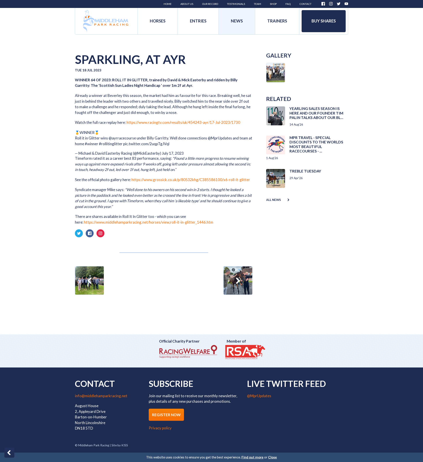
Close (272, 457)
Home (106, 21)
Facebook (323, 4)
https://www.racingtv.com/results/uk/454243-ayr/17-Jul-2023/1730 (183, 122)
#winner (91, 143)
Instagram (331, 4)
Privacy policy (160, 428)
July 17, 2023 (173, 153)
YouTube (346, 4)
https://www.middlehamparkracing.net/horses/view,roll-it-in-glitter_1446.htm (148, 222)
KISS (124, 445)
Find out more (252, 457)
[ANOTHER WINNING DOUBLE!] (238, 280)
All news (273, 200)
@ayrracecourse (122, 138)
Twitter (338, 4)
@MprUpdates (220, 138)
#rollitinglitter (110, 143)
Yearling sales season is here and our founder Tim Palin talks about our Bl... (316, 113)
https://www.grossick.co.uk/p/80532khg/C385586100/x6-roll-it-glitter (191, 179)
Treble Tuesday (305, 171)
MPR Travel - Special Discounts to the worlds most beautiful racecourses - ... (316, 144)
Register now (166, 414)
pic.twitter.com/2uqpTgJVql (146, 143)
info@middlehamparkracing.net (101, 395)
